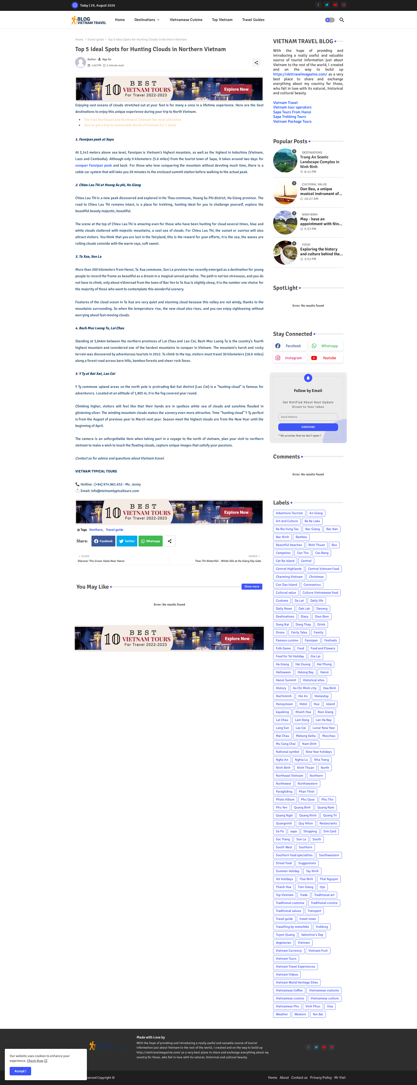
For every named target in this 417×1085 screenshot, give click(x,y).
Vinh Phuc (313, 1006)
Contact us (299, 1077)
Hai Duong (302, 664)
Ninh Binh (283, 768)
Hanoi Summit (286, 680)
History (281, 688)
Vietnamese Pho (287, 1006)
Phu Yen (281, 807)
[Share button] (169, 541)
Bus (334, 545)
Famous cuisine (287, 640)
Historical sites (313, 680)
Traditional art (324, 895)
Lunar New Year (324, 728)
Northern (96, 530)
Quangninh (284, 823)
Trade (304, 895)
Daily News (284, 609)
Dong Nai (282, 624)
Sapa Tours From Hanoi (292, 112)
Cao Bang (321, 553)
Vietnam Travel (285, 102)
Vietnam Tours (286, 959)
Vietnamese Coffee (289, 990)
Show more (251, 586)
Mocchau (328, 736)
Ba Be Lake (312, 521)
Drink (321, 624)
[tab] (120, 20)
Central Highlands (289, 569)
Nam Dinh (309, 744)
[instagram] (344, 5)
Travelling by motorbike (292, 927)
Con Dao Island (286, 585)
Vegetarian (283, 943)
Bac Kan (332, 529)
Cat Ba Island (285, 561)
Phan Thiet (306, 791)
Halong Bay (306, 672)
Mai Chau (282, 736)
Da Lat (299, 601)
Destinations (144, 19)
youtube (329, 358)
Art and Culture (287, 521)
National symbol (287, 752)
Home (120, 19)
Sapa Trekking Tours (289, 116)
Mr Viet (340, 1077)
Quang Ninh (308, 815)
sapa (293, 831)
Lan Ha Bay (324, 720)
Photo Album (285, 799)
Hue (317, 704)
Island (330, 704)
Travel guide (95, 39)
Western (300, 1014)
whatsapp (329, 346)
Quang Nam (325, 807)
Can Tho (303, 553)
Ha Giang (282, 664)
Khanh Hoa (303, 712)
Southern (305, 847)
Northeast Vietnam (289, 776)
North (325, 768)
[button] (330, 20)
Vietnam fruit (318, 951)
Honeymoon (284, 704)
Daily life (316, 601)
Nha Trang (321, 760)
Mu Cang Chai (286, 744)
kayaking (282, 712)
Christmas (316, 577)
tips (322, 887)
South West (284, 847)
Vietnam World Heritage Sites (297, 982)
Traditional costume (290, 903)
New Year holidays (319, 752)
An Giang (316, 513)
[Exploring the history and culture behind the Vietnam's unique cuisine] (285, 253)
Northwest (283, 784)
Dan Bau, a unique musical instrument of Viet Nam (319, 191)
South (317, 839)
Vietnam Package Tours (292, 121)
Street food (284, 863)
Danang (321, 609)
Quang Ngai (284, 815)
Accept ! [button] (20, 1071)
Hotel (303, 704)
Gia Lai (315, 656)
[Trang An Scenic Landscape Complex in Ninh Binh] (285, 160)
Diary (304, 616)
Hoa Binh (329, 688)
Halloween (283, 672)
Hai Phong (324, 664)
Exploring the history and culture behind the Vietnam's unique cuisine (320, 252)
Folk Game (283, 648)
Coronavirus (312, 585)
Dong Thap (303, 624)
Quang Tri (330, 815)
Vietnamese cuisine (186, 19)
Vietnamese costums (324, 990)
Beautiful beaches (289, 545)
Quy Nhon (306, 823)
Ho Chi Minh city (305, 688)
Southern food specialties (294, 855)
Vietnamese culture (325, 998)
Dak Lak (304, 609)
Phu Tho (327, 799)
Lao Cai (301, 728)
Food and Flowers (323, 648)
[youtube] (335, 5)
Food (300, 648)
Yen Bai (318, 1014)
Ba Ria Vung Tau (287, 529)
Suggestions (307, 863)
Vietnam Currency (289, 951)
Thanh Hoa (283, 887)
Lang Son (282, 728)
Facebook (106, 541)
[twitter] (327, 5)
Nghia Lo (301, 760)
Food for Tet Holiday (290, 656)
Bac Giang (312, 529)
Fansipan (311, 640)
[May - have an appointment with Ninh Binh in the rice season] (285, 222)
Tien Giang (305, 887)
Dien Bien (322, 616)
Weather (282, 1014)
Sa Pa (280, 831)
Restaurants (328, 823)
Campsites (283, 553)
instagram (293, 358)
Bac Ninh (282, 537)
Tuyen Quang (285, 935)
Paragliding (284, 791)
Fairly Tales (299, 632)
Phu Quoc (308, 799)
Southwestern (329, 855)
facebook (293, 346)
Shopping (310, 831)
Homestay (321, 696)
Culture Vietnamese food (320, 593)
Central (306, 561)
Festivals (330, 640)
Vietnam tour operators (292, 107)
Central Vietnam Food (323, 569)
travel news (307, 919)
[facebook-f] (318, 5)
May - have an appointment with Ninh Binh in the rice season (320, 222)
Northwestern (308, 784)
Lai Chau (282, 720)
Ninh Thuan (305, 768)
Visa (330, 1006)
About (284, 1077)
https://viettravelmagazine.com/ (300, 74)
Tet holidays (284, 879)
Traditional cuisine (324, 903)
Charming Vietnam (289, 577)
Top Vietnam (222, 19)
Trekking (322, 927)
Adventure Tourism (289, 513)
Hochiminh (284, 696)
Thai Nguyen (329, 879)
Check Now (35, 1061)
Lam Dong (302, 720)
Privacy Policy (321, 1077)
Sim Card (329, 831)
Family (318, 632)
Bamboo (301, 537)
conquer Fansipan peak (93, 165)
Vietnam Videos (287, 974)
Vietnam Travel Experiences (295, 966)
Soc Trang (283, 839)
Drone (280, 632)
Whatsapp (153, 541)
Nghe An (282, 760)
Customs (282, 601)
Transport (314, 911)
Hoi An (303, 696)
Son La (301, 839)
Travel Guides (253, 19)
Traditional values (288, 911)
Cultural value (286, 593)
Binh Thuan (316, 545)
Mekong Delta (306, 736)
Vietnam (304, 943)
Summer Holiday (287, 871)
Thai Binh (306, 879)
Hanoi (324, 672)
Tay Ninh (312, 871)
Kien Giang (325, 712)
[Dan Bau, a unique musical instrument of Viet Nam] (285, 192)
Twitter (130, 541)
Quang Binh (302, 807)
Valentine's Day (312, 935)
